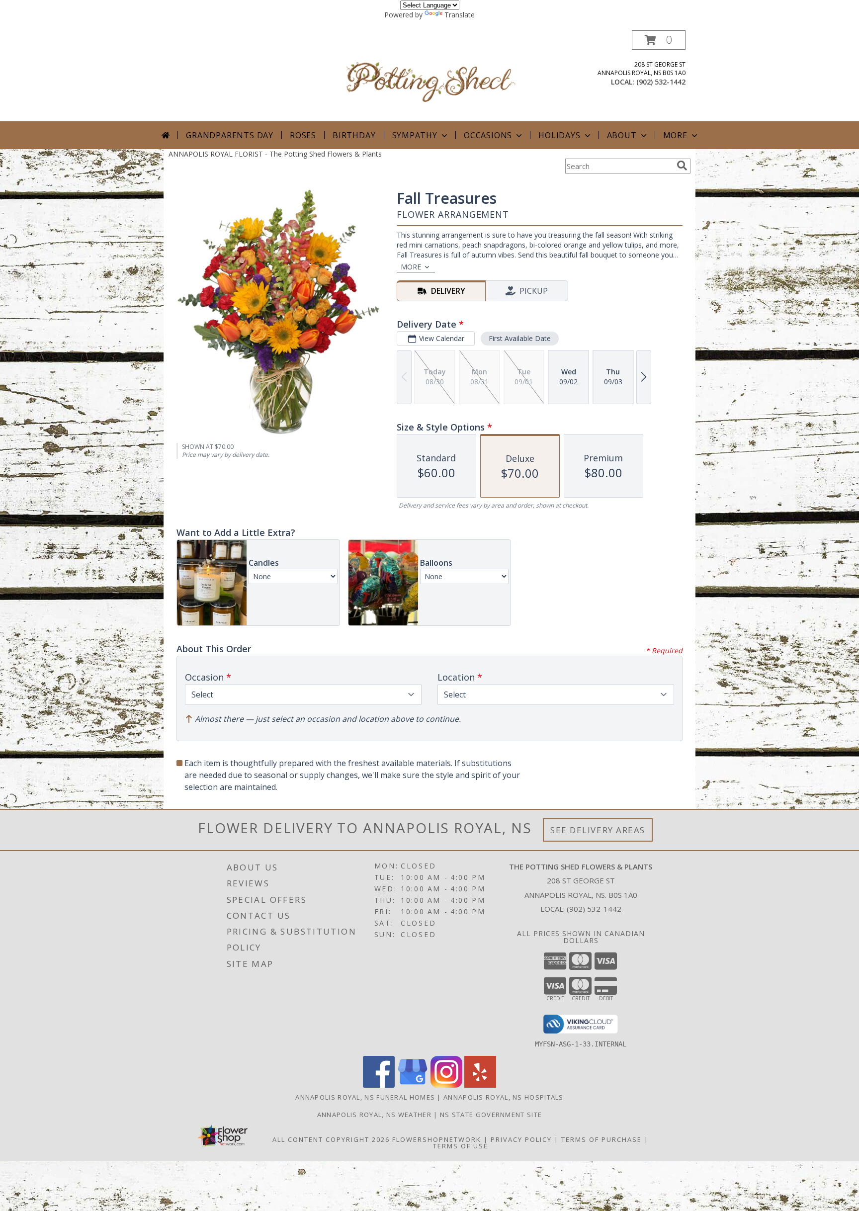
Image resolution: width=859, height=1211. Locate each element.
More (675, 135)
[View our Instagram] (446, 1085)
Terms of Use (460, 1145)
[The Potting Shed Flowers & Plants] (430, 76)
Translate (459, 14)
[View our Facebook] (379, 1085)
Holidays (559, 135)
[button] (659, 40)
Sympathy (414, 135)
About (622, 135)
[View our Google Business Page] (413, 1085)
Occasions (488, 135)
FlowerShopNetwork (436, 1139)
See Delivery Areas (597, 830)
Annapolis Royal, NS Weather (374, 1114)
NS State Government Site (491, 1114)
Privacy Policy (521, 1139)
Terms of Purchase (601, 1139)
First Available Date (520, 338)
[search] (682, 165)
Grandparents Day (229, 135)
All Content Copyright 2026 (331, 1139)
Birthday (354, 135)
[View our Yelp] (480, 1085)
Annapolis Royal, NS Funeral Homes (365, 1097)
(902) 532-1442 (661, 81)
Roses (303, 135)
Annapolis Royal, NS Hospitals (503, 1097)
